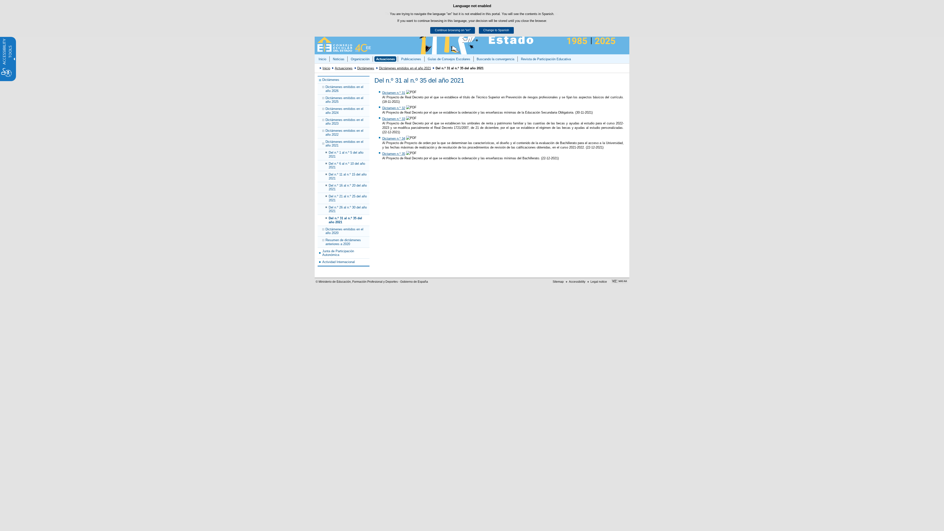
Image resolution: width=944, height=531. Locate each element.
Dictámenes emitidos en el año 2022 (344, 132)
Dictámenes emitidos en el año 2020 (344, 231)
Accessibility (577, 281)
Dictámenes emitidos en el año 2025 (344, 99)
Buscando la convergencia (495, 59)
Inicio (322, 59)
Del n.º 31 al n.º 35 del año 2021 (345, 220)
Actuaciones (385, 59)
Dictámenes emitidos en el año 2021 (405, 68)
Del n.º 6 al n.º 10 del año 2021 (347, 165)
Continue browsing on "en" (453, 30)
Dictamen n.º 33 (393, 119)
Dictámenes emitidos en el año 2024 (344, 110)
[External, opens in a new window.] (619, 281)
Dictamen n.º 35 (393, 154)
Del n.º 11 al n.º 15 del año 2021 (348, 176)
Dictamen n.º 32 (393, 108)
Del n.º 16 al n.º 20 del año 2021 (348, 187)
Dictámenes (365, 68)
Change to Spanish (496, 30)
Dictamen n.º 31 (393, 93)
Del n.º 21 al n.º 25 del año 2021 (348, 198)
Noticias (338, 59)
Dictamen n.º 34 (393, 138)
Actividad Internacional (338, 262)
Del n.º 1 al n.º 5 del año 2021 (346, 154)
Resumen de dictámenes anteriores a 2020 (343, 242)
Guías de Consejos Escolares (449, 59)
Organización (360, 59)
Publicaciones (411, 59)
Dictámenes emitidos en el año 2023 (344, 121)
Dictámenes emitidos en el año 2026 (344, 88)
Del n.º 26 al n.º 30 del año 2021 (348, 209)
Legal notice (598, 281)
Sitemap (558, 281)
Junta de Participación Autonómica (338, 253)
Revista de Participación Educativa (546, 59)
